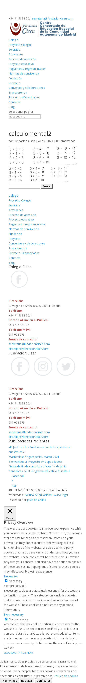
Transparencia (18, 92)
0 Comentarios (65, 141)
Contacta (14, 102)
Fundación (15, 78)
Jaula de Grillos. (37, 500)
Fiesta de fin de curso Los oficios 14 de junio (38, 466)
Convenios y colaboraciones (27, 88)
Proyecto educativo (21, 64)
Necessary (15, 581)
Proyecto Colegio (20, 45)
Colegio (13, 40)
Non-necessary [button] (14, 614)
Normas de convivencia (24, 73)
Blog (12, 107)
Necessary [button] (11, 576)
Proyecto (14, 83)
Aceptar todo (9, 680)
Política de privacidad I (39, 495)
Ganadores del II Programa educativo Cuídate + (39, 471)
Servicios (14, 49)
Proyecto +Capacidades (24, 97)
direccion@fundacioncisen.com (29, 349)
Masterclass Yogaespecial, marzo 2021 (34, 457)
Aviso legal (61, 495)
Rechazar (27, 680)
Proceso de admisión (22, 59)
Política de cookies (66, 676)
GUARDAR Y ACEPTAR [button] (18, 652)
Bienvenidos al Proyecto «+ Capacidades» (36, 462)
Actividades (16, 54)
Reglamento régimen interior (27, 68)
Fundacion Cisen (24, 141)
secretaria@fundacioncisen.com (29, 344)
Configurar (43, 680)
